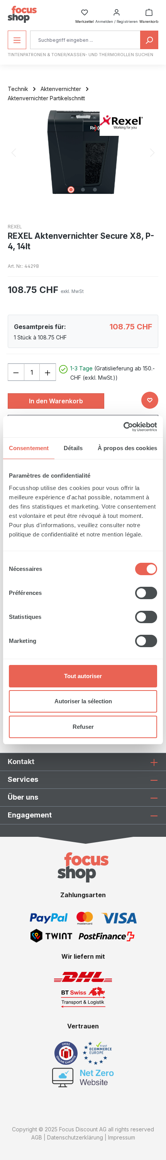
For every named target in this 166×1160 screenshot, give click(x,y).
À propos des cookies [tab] (127, 448)
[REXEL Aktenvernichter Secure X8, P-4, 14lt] (83, 152)
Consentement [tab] (29, 448)
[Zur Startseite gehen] (22, 14)
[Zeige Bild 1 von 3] (71, 190)
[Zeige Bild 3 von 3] (95, 190)
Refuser (83, 726)
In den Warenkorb (56, 401)
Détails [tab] (73, 448)
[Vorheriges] (13, 152)
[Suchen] (149, 40)
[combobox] (85, 40)
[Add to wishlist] (149, 400)
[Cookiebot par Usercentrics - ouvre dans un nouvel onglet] (123, 427)
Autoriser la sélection (83, 701)
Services (23, 779)
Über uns (23, 797)
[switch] (146, 593)
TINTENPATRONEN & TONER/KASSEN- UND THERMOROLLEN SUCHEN (80, 54)
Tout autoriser (83, 676)
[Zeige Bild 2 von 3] (83, 190)
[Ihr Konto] (116, 10)
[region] (83, 152)
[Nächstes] (152, 152)
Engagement (30, 815)
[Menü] (17, 40)
